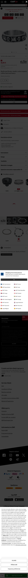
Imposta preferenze (14, 569)
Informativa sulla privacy (20, 545)
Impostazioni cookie (6, 543)
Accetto (14, 560)
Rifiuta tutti (14, 564)
